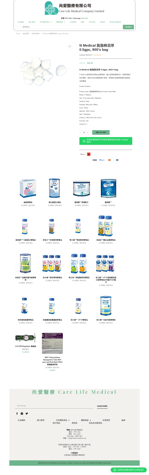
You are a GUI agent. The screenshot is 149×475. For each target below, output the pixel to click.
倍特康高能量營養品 (26, 320)
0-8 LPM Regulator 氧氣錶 (25, 346)
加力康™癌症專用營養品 (52, 277)
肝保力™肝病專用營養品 (52, 240)
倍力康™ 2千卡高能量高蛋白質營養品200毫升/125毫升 (106, 280)
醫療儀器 (59, 22)
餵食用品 (31, 205)
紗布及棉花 (35, 33)
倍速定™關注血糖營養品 (106, 240)
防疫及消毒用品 (115, 22)
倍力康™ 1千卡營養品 (79, 320)
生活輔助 (20, 22)
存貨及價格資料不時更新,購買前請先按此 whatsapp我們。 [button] (107, 141)
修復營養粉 (28, 202)
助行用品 (92, 22)
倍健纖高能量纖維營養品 (52, 320)
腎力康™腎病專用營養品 (79, 240)
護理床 (102, 22)
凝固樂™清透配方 (81, 202)
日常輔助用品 (45, 22)
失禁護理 (73, 22)
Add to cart (101, 132)
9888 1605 (84, 18)
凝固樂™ (108, 202)
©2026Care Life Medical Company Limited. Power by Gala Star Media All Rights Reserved (74, 463)
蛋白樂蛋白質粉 (55, 202)
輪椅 (82, 22)
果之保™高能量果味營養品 (79, 277)
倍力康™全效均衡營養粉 (106, 320)
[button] (88, 154)
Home (18, 33)
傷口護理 (32, 22)
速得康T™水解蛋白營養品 (25, 240)
